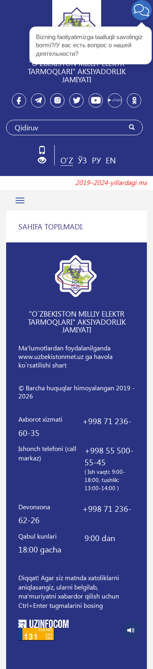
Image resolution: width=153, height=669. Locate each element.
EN (111, 159)
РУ (96, 159)
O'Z (66, 159)
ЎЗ (82, 159)
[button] (45, 160)
